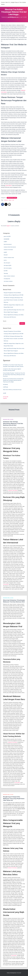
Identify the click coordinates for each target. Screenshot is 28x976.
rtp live (5, 260)
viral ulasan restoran (8, 281)
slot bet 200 (5, 396)
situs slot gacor (7, 262)
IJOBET (5, 241)
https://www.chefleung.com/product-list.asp (12, 389)
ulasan (10, 200)
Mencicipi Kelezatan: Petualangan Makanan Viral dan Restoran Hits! (14, 601)
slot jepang (5, 384)
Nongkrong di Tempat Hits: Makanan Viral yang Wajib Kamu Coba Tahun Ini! (13, 798)
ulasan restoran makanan (9, 276)
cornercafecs (8, 185)
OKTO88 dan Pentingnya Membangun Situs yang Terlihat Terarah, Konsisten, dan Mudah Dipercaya (13, 300)
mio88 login (5, 387)
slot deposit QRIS (7, 265)
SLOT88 (5, 270)
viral (13, 200)
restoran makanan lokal (9, 257)
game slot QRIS (7, 236)
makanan (6, 200)
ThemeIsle (19, 972)
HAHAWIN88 (6, 239)
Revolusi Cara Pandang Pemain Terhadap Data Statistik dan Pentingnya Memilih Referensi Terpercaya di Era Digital (13, 380)
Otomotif (5, 254)
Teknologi (6, 273)
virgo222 (5, 398)
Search (4, 321)
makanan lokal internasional (10, 247)
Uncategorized (7, 278)
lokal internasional (7, 244)
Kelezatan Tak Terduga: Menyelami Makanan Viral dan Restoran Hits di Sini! (13, 423)
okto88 (5, 252)
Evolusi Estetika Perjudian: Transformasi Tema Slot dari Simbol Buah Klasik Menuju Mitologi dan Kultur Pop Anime (14, 374)
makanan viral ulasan (12, 197)
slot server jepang (7, 268)
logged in (9, 225)
